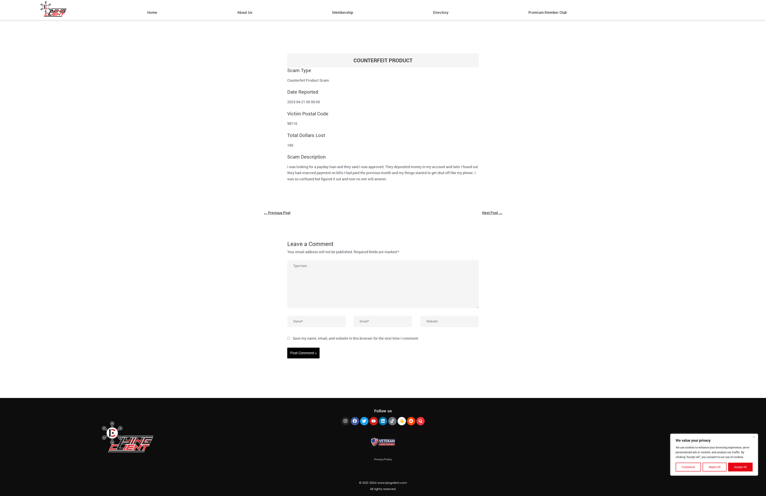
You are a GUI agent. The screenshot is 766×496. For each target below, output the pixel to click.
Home (152, 12)
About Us (244, 12)
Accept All (740, 467)
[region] (714, 455)
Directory (440, 12)
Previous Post (277, 212)
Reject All (715, 467)
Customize (688, 467)
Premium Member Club (547, 12)
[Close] (753, 437)
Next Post (492, 212)
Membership (342, 12)
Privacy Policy (383, 459)
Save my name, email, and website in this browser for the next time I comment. (356, 338)
